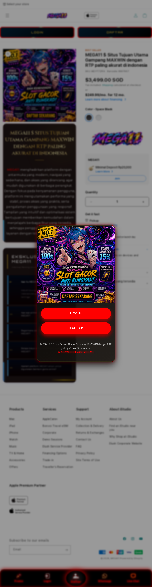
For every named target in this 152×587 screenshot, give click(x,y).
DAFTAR (76, 328)
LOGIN (76, 313)
